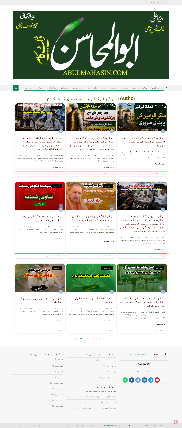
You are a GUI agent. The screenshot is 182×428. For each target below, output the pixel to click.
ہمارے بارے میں (140, 88)
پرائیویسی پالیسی (107, 360)
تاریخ (104, 88)
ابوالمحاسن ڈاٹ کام (139, 354)
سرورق (29, 88)
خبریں (114, 88)
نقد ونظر (65, 88)
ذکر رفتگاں (78, 88)
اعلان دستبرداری (96, 355)
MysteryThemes (110, 425)
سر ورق (113, 372)
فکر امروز (92, 88)
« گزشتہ (105, 339)
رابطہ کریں (157, 88)
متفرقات (125, 88)
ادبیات (41, 88)
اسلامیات (59, 366)
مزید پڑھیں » (160, 164)
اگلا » (75, 339)
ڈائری (60, 359)
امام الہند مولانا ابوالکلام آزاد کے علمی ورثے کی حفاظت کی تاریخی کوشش (142, 302)
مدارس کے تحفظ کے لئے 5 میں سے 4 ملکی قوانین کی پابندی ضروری (143, 141)
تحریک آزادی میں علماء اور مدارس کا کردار (96, 408)
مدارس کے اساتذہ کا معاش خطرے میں (100, 391)
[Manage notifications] (176, 422)
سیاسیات (52, 88)
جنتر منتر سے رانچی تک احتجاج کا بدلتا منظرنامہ (93, 397)
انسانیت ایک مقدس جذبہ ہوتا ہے (102, 402)
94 (81, 339)
